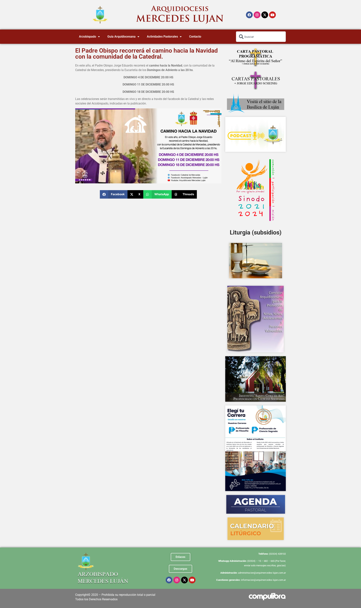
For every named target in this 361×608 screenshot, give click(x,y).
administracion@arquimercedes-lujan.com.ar (262, 572)
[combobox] (261, 36)
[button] (113, 194)
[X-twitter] (264, 14)
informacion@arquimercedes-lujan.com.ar (263, 580)
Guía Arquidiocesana (121, 36)
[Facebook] (249, 14)
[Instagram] (257, 14)
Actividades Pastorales (162, 36)
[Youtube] (272, 14)
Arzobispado (87, 36)
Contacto (195, 36)
